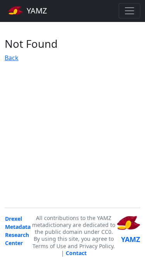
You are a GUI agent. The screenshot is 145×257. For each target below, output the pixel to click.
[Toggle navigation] (129, 10)
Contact (76, 253)
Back (12, 58)
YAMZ (36, 10)
